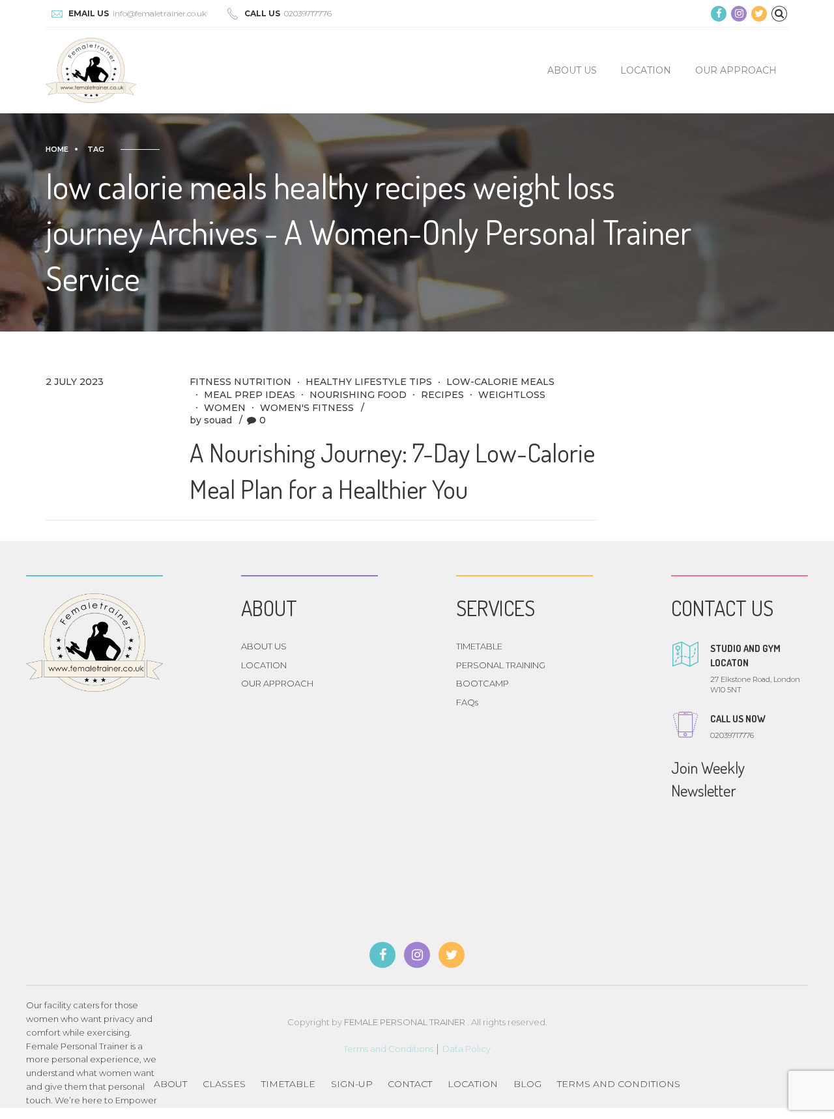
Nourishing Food (358, 395)
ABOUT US (572, 70)
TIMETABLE (479, 646)
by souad (211, 420)
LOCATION (645, 70)
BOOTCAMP (482, 683)
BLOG (527, 1084)
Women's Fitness (307, 408)
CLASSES (224, 1084)
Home (57, 149)
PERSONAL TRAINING (500, 665)
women (225, 408)
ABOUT (170, 1084)
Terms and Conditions (388, 1048)
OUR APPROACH (736, 70)
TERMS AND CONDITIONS (618, 1084)
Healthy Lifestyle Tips (369, 382)
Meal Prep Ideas (249, 395)
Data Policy (466, 1048)
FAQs (467, 702)
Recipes (442, 395)
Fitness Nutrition (240, 382)
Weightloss (511, 395)
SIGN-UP (352, 1084)
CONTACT (410, 1084)
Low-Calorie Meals (500, 382)
